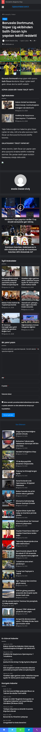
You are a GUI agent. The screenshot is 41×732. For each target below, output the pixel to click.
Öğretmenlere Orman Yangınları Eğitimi (30, 326)
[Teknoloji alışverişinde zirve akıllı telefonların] (8, 544)
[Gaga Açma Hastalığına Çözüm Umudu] (8, 434)
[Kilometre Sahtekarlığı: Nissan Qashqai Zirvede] (8, 504)
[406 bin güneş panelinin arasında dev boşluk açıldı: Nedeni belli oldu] (8, 594)
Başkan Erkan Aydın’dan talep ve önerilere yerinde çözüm (26, 513)
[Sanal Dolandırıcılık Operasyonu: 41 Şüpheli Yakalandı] (8, 484)
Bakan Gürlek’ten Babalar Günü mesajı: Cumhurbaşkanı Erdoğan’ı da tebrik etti (27, 105)
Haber (13, 14)
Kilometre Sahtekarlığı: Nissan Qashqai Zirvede (25, 502)
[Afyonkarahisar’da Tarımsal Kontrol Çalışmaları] (8, 524)
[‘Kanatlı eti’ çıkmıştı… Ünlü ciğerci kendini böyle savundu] (30, 296)
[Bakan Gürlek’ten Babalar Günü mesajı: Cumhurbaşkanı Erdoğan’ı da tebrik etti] (8, 105)
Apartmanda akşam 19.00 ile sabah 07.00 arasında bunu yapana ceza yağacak (27, 553)
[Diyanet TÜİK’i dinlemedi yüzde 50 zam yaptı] (8, 612)
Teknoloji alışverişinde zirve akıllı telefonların (27, 542)
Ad (3, 378)
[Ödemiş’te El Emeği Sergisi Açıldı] (8, 474)
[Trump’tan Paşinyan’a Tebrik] (8, 574)
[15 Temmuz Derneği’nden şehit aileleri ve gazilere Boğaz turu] (11, 318)
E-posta (5, 386)
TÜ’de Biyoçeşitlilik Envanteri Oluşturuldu (24, 462)
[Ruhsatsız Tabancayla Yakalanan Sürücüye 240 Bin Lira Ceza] (8, 444)
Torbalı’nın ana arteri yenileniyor (24, 562)
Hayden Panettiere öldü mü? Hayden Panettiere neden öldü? (27, 533)
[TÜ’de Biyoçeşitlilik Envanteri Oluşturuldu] (8, 464)
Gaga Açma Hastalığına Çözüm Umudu (25, 432)
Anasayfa (7, 14)
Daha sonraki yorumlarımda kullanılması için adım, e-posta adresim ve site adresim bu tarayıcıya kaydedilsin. (20, 405)
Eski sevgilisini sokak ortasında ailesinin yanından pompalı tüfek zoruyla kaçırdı (10, 281)
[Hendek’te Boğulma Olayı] (8, 455)
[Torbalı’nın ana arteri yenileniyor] (8, 564)
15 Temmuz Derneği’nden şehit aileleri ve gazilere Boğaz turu (9, 328)
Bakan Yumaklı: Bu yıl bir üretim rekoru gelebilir (25, 492)
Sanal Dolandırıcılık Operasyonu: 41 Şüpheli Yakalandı (25, 483)
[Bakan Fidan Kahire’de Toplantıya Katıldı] (11, 296)
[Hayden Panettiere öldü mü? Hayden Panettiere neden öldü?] (8, 534)
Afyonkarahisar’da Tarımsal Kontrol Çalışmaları (27, 522)
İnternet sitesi (6, 394)
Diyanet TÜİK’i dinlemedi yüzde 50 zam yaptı (25, 610)
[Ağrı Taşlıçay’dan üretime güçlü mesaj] (8, 584)
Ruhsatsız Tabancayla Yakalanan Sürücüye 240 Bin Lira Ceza (27, 443)
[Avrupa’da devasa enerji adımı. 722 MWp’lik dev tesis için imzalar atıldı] (8, 622)
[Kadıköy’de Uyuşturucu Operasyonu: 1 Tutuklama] (8, 118)
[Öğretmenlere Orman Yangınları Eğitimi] (30, 318)
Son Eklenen (20, 424)
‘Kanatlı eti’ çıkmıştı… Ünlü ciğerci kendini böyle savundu (29, 305)
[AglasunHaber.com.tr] (20, 6)
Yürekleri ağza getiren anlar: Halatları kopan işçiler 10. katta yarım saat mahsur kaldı (30, 281)
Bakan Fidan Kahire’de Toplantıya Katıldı (11, 304)
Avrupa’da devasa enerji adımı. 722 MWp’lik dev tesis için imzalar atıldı (27, 621)
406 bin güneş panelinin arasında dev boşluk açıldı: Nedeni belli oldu (27, 593)
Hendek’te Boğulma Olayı (14, 2)
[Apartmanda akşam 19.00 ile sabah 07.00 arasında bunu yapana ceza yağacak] (8, 554)
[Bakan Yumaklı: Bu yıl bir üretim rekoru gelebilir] (8, 494)
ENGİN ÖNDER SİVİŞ (11, 41)
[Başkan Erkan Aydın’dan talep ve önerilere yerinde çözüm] (8, 514)
